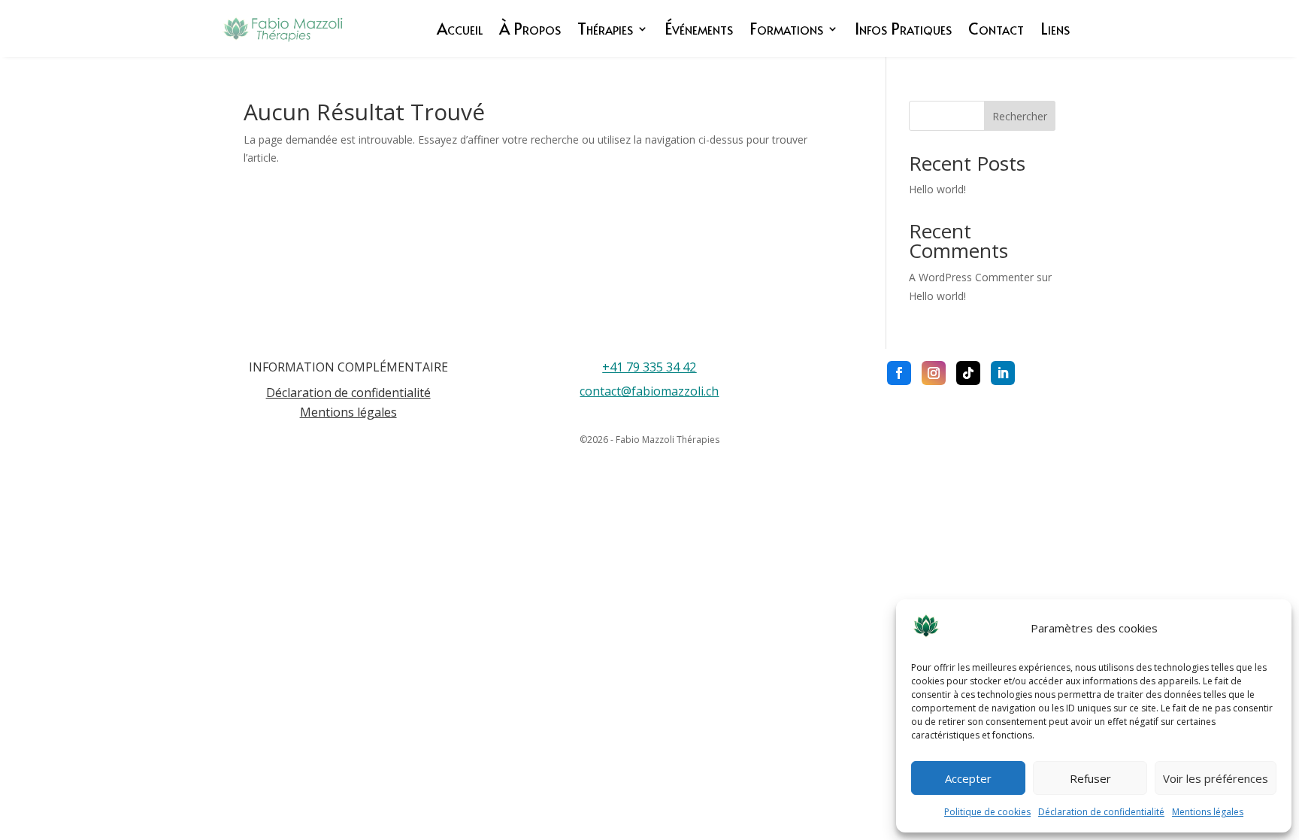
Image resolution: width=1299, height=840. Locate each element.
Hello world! (937, 189)
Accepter (968, 778)
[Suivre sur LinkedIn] (1003, 373)
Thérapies (605, 28)
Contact (996, 28)
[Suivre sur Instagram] (934, 373)
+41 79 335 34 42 (649, 367)
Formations (786, 28)
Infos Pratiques (903, 28)
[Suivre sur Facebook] (899, 373)
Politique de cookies (987, 811)
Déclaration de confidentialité (1101, 811)
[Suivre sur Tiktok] (968, 373)
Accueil (460, 28)
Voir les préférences (1215, 778)
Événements (699, 28)
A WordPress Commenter (971, 277)
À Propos (530, 28)
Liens (1055, 28)
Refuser (1090, 778)
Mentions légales (1207, 811)
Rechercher (1019, 116)
